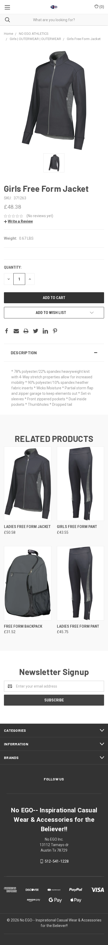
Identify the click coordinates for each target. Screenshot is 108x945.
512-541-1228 (57, 861)
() (101, 7)
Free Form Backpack (23, 626)
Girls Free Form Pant (77, 526)
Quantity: (12, 267)
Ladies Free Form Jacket (27, 526)
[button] (54, 353)
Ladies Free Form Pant (78, 626)
